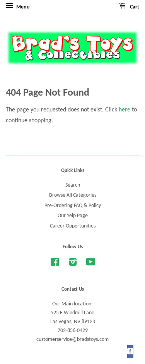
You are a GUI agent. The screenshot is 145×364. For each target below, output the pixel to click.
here (124, 110)
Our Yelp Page (73, 215)
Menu (22, 7)
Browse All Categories (72, 195)
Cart (134, 7)
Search (72, 185)
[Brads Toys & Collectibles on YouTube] (90, 263)
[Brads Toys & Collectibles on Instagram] (72, 263)
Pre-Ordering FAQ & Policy (72, 205)
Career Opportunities (73, 226)
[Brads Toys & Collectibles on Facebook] (54, 263)
